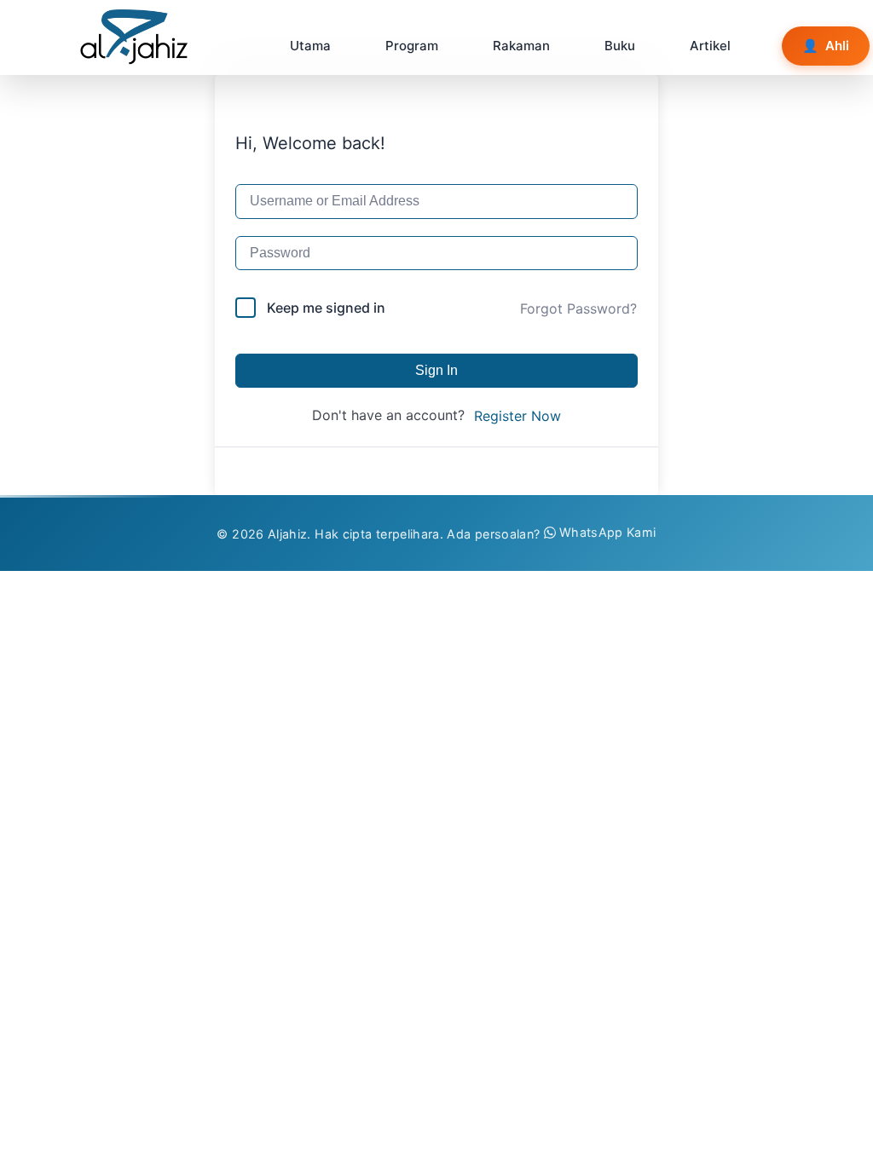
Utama (310, 45)
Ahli (825, 45)
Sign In (436, 370)
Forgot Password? (578, 308)
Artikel (710, 45)
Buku (619, 45)
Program (411, 45)
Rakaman (521, 45)
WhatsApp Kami (607, 532)
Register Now (517, 415)
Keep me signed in (326, 307)
